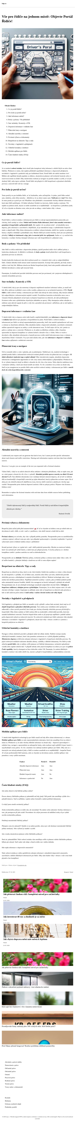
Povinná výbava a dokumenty (18, 137)
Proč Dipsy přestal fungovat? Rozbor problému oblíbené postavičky (28, 1046)
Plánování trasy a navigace (17, 130)
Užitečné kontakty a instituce (18, 148)
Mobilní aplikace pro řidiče (17, 151)
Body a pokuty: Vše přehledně (19, 120)
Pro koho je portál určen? (17, 113)
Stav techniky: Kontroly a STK (19, 123)
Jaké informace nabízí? (16, 116)
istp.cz (4, 3)
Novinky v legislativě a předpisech (20, 144)
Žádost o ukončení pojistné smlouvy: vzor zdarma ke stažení (25, 987)
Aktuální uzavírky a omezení (18, 134)
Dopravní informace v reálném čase (20, 127)
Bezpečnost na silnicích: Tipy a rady (20, 141)
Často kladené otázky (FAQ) (18, 155)
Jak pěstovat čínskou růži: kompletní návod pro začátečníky (31, 894)
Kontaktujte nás (21, 865)
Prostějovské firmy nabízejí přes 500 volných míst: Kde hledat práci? (28, 1026)
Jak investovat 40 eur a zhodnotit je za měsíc (24, 917)
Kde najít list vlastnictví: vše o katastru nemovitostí (22, 1007)
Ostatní (71, 872)
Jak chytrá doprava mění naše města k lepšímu (25, 939)
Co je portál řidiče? (14, 109)
